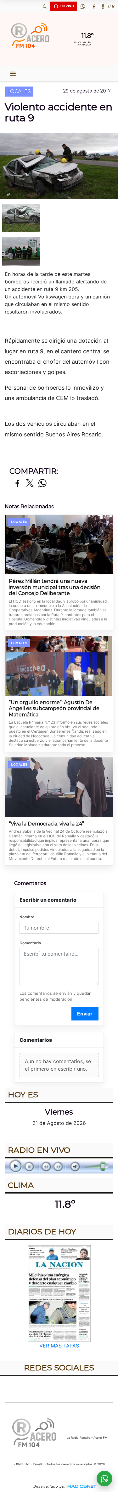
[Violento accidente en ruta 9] (59, 218)
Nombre (27, 917)
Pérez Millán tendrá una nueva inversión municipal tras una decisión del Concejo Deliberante (54, 587)
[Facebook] (93, 6)
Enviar (85, 1013)
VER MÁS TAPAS (59, 1345)
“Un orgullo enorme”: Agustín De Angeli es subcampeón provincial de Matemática (54, 708)
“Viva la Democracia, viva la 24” (46, 824)
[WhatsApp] (82, 6)
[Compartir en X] (30, 483)
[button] (44, 6)
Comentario (30, 943)
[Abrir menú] (13, 73)
